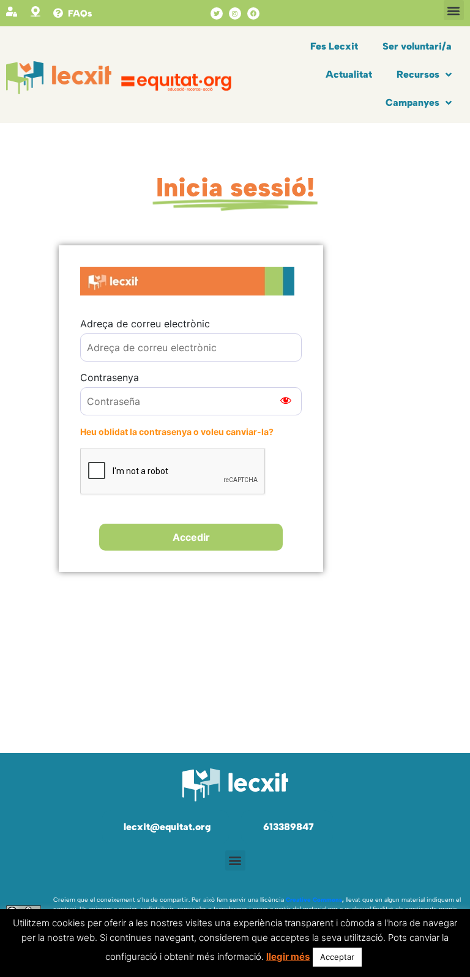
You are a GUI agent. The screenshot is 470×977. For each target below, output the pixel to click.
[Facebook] (253, 13)
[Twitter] (217, 13)
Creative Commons (314, 900)
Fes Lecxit (334, 46)
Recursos (418, 74)
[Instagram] (235, 13)
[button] (454, 10)
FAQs (80, 13)
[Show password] (286, 401)
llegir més (288, 956)
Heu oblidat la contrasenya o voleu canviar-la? (177, 431)
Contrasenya (109, 377)
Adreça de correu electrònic (145, 324)
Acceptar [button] (337, 957)
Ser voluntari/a (417, 46)
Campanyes (412, 102)
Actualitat (349, 74)
